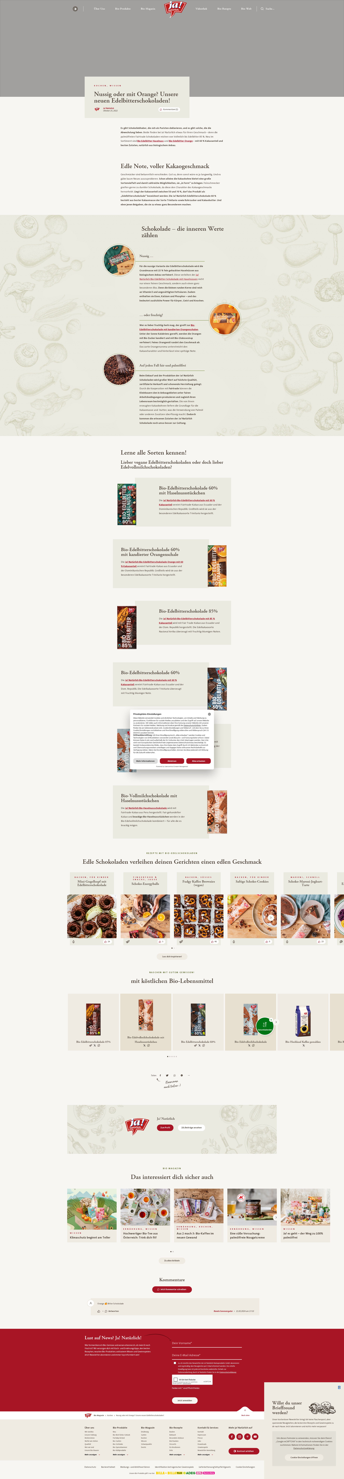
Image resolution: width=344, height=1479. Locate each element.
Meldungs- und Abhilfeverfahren (135, 1467)
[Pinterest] (247, 1436)
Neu (114, 1432)
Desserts (172, 1444)
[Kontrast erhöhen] (75, 8)
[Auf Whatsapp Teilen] (175, 1075)
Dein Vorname (182, 1343)
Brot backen (173, 1441)
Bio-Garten (117, 1441)
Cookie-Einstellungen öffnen (304, 1457)
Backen (172, 1432)
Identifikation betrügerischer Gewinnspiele (174, 1467)
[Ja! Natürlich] (175, 10)
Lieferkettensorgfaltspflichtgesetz (215, 1467)
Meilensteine (90, 1438)
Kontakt (201, 1432)
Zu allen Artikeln (172, 1261)
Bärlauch (172, 1435)
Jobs (199, 1441)
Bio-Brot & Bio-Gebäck (121, 1435)
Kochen (144, 1438)
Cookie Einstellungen (245, 1467)
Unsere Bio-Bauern (92, 1450)
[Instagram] (239, 1436)
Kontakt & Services (208, 1427)
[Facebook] (232, 1436)
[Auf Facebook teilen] (161, 1075)
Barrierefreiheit (108, 1467)
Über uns (89, 1427)
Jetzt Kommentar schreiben (173, 1289)
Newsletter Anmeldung (206, 1450)
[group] (92, 1215)
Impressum (202, 1435)
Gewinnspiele (203, 1447)
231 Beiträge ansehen (191, 1128)
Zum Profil (165, 1128)
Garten (143, 1435)
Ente (171, 1450)
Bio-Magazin (148, 1427)
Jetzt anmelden (185, 1400)
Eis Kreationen (174, 1447)
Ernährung (145, 1432)
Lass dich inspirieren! (172, 956)
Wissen (144, 1441)
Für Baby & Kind (119, 1438)
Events (143, 1447)
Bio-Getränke (118, 1444)
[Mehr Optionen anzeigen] (189, 1075)
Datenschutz (90, 1467)
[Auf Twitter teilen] (168, 1075)
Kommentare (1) (170, 109)
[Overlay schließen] (339, 1387)
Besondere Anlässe (176, 1438)
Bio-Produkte (120, 1427)
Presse (200, 1438)
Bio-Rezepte (175, 1427)
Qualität (88, 1444)
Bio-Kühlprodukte (119, 1450)
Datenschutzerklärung (303, 1448)
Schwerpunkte (146, 1444)
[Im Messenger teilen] (182, 1075)
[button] (99, 9)
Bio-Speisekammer (120, 1447)
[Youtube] (255, 1436)
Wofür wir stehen (91, 1441)
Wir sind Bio (89, 1432)
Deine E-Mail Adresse (186, 1355)
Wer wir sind (89, 1447)
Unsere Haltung (91, 1435)
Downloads (202, 1444)
